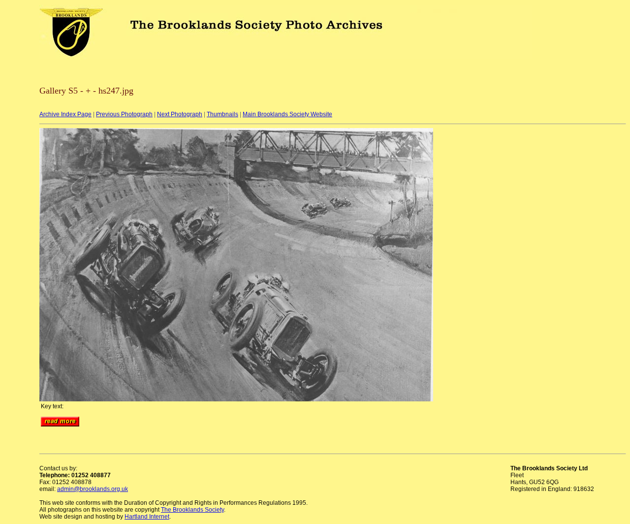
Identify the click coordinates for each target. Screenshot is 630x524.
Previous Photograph (124, 114)
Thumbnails (222, 114)
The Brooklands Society (192, 509)
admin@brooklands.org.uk (92, 489)
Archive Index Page (65, 114)
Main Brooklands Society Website (287, 114)
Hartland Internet (147, 516)
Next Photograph (179, 114)
